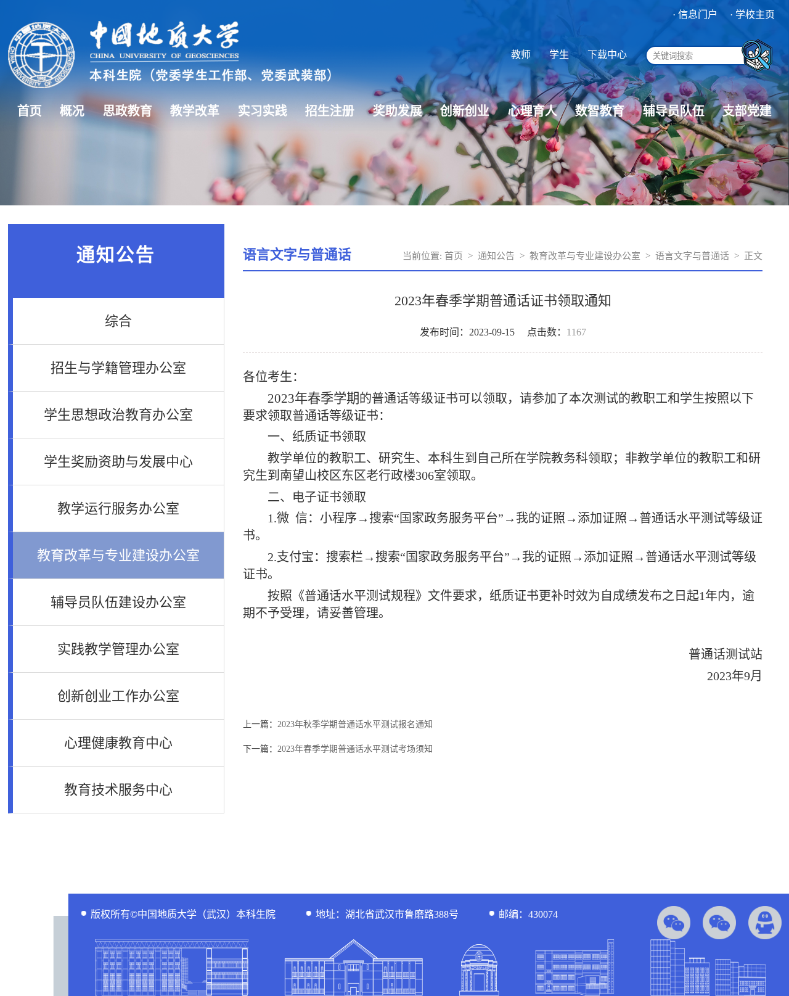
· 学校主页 (752, 14)
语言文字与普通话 (692, 256)
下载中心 (607, 54)
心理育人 (532, 111)
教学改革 (194, 111)
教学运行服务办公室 (118, 508)
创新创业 (464, 111)
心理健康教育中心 (118, 743)
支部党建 (747, 111)
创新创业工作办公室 (118, 696)
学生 (559, 54)
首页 (29, 111)
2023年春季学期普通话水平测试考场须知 (355, 749)
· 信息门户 (694, 14)
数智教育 (599, 111)
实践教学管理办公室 (118, 649)
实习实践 (262, 111)
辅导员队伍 (674, 111)
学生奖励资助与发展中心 (118, 461)
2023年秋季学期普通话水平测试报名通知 (355, 724)
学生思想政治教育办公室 (118, 414)
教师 (521, 54)
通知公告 (496, 256)
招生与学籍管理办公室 (118, 368)
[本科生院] (169, 89)
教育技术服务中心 (118, 789)
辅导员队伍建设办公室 (118, 602)
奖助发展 (397, 111)
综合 (118, 321)
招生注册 (329, 111)
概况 (72, 111)
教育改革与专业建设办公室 (118, 555)
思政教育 (127, 111)
